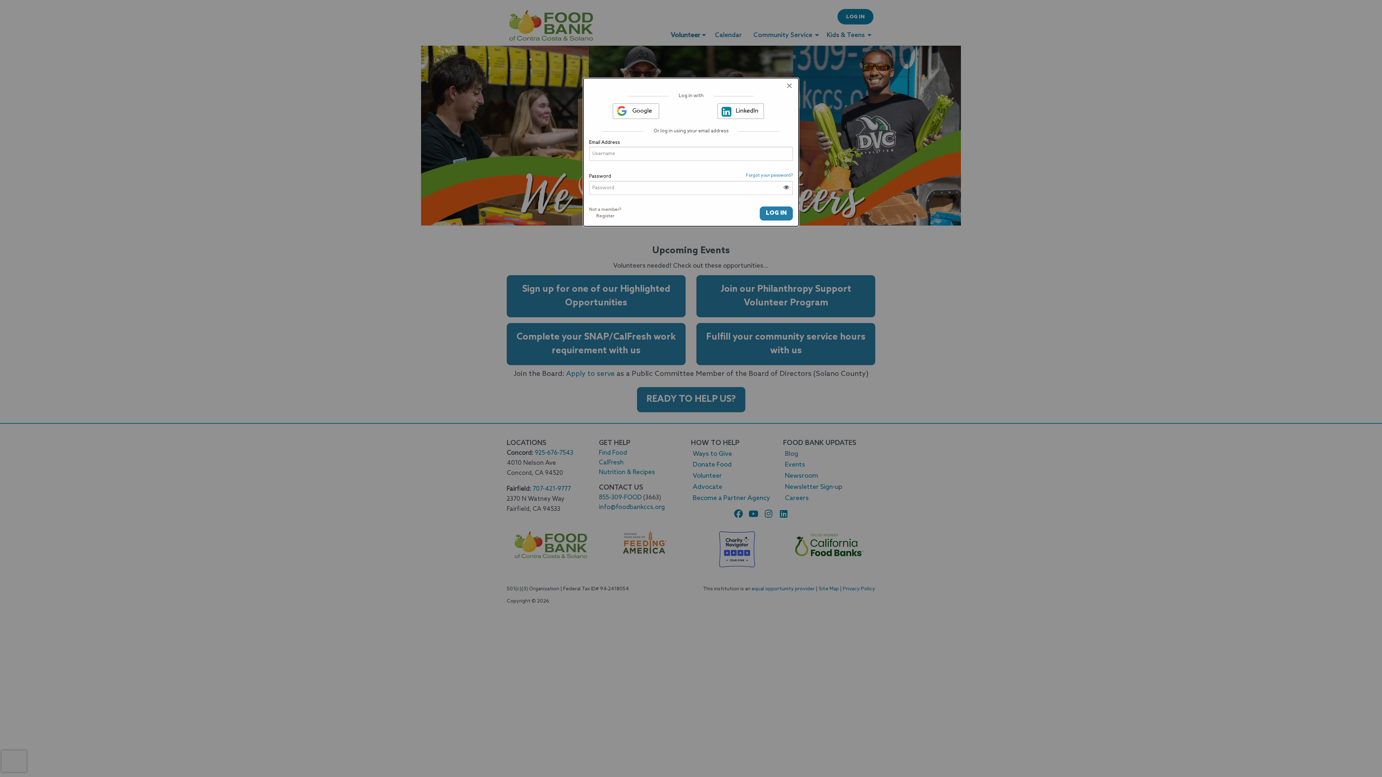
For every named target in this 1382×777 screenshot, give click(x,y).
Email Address (604, 142)
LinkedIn (747, 111)
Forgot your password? (769, 175)
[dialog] (691, 152)
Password (600, 176)
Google (642, 111)
